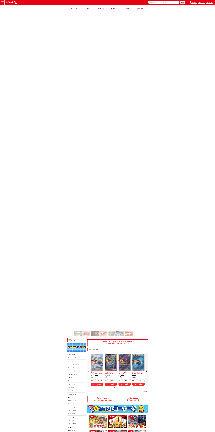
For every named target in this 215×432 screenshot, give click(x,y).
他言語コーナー (72, 430)
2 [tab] (117, 387)
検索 (183, 2)
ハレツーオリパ (72, 420)
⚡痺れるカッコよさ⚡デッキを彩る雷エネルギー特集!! (102, 399)
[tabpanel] (97, 369)
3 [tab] (119, 387)
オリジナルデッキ (72, 417)
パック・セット (72, 410)
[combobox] (163, 2)
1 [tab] (114, 387)
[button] (146, 371)
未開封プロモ (71, 414)
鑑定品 (70, 427)
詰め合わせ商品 (72, 423)
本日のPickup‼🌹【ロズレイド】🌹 (133, 399)
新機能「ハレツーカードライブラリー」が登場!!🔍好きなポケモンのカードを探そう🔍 (117, 342)
